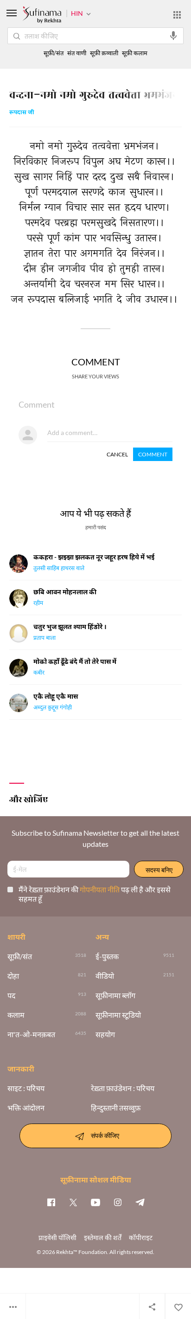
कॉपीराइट (141, 1237)
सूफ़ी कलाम (134, 53)
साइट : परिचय (26, 1088)
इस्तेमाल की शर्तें (102, 1237)
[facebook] (51, 1202)
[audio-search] (173, 36)
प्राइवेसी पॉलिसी (57, 1237)
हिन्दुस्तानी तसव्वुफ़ (115, 1107)
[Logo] (41, 15)
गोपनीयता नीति (100, 889)
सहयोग (105, 1034)
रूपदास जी (21, 113)
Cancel (117, 454)
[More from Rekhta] (177, 15)
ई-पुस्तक (107, 956)
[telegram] (140, 1202)
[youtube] (95, 1202)
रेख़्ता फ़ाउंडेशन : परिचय (122, 1088)
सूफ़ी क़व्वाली (104, 53)
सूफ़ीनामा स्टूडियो (118, 1015)
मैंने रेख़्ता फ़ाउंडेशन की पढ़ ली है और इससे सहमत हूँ (95, 894)
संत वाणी (76, 53)
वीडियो (105, 976)
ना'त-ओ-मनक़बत (31, 1034)
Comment (152, 454)
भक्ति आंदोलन (26, 1107)
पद (11, 995)
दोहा (13, 976)
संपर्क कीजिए (105, 1135)
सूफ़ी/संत (54, 53)
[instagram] (117, 1202)
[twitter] (73, 1202)
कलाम (16, 1015)
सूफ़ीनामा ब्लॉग (115, 995)
